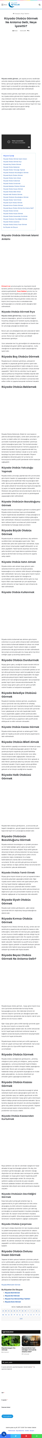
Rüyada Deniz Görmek (13, 1302)
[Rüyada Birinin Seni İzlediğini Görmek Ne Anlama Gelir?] (31, 1341)
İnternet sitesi (6, 1407)
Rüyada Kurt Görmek (12, 1296)
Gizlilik (27, 1430)
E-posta (4, 1400)
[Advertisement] (21, 56)
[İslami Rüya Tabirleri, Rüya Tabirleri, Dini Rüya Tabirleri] (14, 5)
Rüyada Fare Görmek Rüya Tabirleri (17, 1299)
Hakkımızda (11, 1430)
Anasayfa (17, 13)
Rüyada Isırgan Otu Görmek (8, 1349)
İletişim (32, 1430)
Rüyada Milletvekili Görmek (11, 1285)
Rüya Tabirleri (25, 13)
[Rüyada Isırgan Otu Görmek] (11, 1341)
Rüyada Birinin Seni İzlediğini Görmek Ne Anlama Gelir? (29, 1350)
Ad (3, 1392)
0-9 (21, 1319)
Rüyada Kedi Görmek (12, 1293)
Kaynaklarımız (20, 1430)
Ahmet (15, 30)
